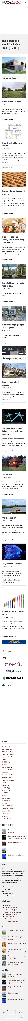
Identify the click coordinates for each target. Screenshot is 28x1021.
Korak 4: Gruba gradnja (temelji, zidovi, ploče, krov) (13, 238)
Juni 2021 (5, 814)
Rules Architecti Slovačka (13, 912)
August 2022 (6, 783)
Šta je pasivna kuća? (10, 474)
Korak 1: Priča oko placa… (12, 101)
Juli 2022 (4, 785)
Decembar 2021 (7, 801)
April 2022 (5, 793)
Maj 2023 (5, 762)
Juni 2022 (5, 788)
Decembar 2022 (7, 772)
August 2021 (6, 811)
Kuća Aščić (19, 1018)
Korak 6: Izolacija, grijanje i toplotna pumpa (13, 326)
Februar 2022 (6, 798)
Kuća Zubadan (9, 917)
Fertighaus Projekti (11, 908)
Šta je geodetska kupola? (12, 563)
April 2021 (5, 819)
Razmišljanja (12, 405)
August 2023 (6, 757)
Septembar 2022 (7, 780)
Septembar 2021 (7, 808)
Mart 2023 (5, 765)
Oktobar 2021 (6, 806)
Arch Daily (8, 905)
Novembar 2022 (7, 775)
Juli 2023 (4, 759)
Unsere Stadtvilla (10, 919)
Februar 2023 (6, 767)
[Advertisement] (14, 19)
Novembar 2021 (7, 803)
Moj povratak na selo (11, 914)
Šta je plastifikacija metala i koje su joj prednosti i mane (13, 429)
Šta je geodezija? (9, 517)
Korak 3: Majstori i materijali (13, 191)
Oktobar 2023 (6, 752)
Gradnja (10, 119)
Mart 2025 (5, 746)
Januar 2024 (6, 749)
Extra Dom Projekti (11, 910)
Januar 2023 (6, 770)
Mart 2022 (5, 796)
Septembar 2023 (7, 754)
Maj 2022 (5, 790)
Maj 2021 (5, 816)
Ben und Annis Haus (11, 921)
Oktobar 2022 (6, 777)
